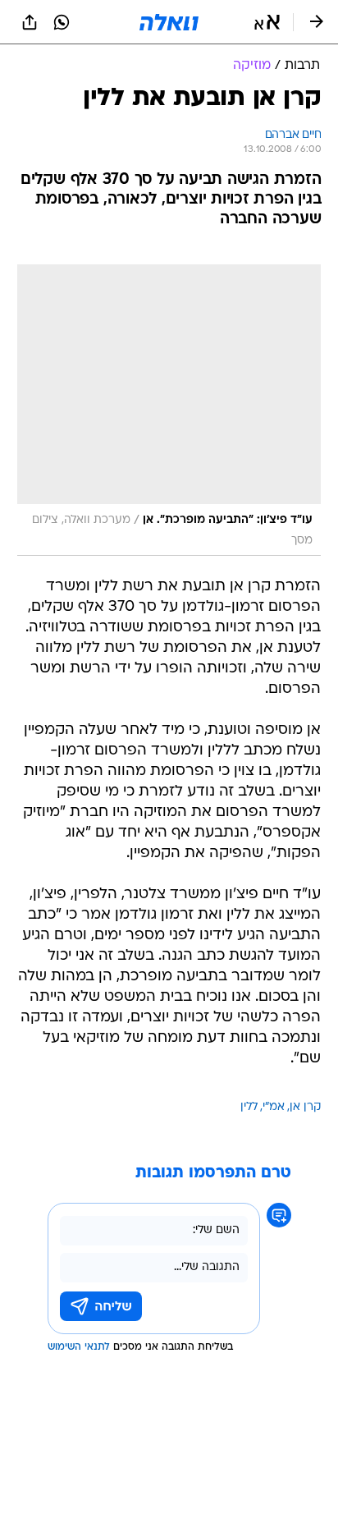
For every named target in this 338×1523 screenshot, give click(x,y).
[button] (267, 22)
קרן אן (305, 1107)
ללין (249, 1107)
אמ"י (274, 1107)
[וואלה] (169, 22)
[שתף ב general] (30, 22)
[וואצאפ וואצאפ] (61, 22)
